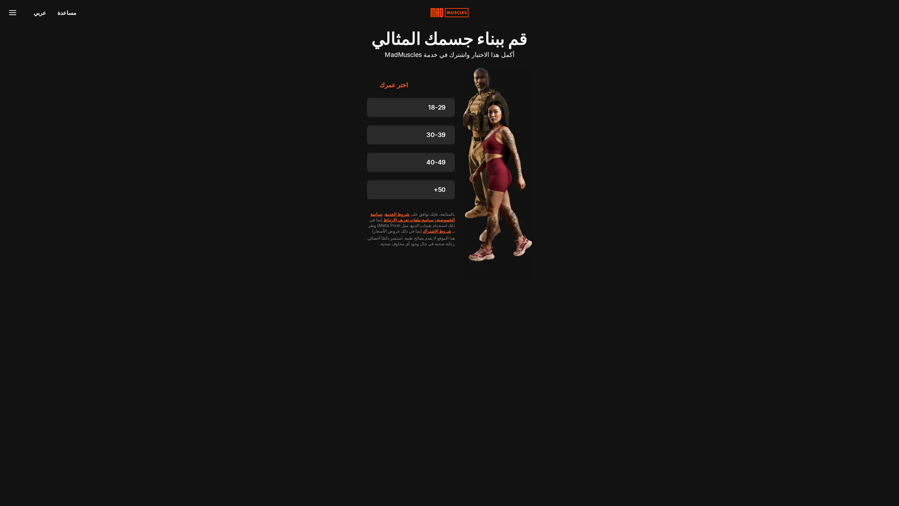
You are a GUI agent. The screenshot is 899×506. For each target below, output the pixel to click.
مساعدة (67, 12)
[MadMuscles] (449, 12)
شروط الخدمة (397, 214)
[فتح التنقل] (13, 13)
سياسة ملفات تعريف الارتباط (408, 219)
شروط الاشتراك (437, 231)
